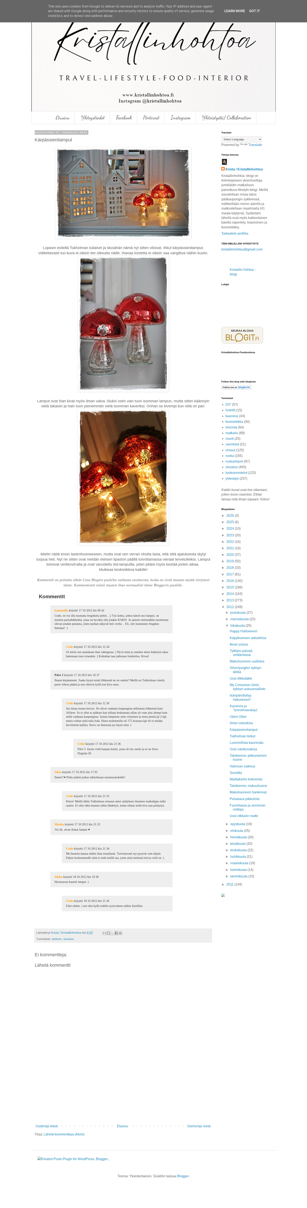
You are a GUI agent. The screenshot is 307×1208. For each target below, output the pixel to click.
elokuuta (237, 830)
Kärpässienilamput (244, 729)
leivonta (231, 427)
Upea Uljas (238, 716)
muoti (230, 438)
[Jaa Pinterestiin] (120, 933)
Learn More (234, 11)
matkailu (232, 433)
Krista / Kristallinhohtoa (244, 169)
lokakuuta (238, 625)
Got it (254, 11)
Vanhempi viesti (199, 1126)
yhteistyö (232, 478)
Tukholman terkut (242, 736)
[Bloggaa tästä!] (108, 933)
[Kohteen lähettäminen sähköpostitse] (104, 933)
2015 (230, 587)
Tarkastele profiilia (234, 233)
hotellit (230, 410)
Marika (59, 824)
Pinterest (151, 118)
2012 (230, 607)
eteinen (57, 939)
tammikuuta (239, 876)
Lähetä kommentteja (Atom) (64, 1134)
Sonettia (236, 773)
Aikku (58, 876)
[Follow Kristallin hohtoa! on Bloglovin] (236, 388)
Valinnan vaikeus (242, 766)
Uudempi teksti (47, 1126)
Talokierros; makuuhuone (248, 785)
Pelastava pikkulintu (245, 799)
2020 (230, 554)
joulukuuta (238, 612)
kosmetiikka (234, 421)
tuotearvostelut (236, 472)
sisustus (68, 939)
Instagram (180, 118)
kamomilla (61, 610)
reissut (230, 450)
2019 (230, 561)
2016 (230, 581)
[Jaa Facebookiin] (116, 933)
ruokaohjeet (234, 461)
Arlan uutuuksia (241, 723)
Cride (69, 646)
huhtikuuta (238, 856)
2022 (230, 541)
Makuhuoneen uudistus (247, 661)
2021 (230, 548)
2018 (230, 567)
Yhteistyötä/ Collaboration (226, 118)
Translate (255, 145)
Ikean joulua (239, 644)
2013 (230, 600)
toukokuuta (238, 850)
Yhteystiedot (93, 118)
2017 (230, 574)
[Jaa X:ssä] (112, 933)
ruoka (230, 456)
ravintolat (232, 444)
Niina (58, 772)
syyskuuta (238, 824)
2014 (230, 594)
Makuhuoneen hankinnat (248, 792)
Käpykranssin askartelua (248, 638)
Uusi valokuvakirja (243, 749)
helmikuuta (238, 870)
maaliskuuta (239, 863)
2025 (230, 522)
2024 (230, 528)
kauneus (232, 416)
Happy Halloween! (243, 631)
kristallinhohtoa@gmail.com (242, 249)
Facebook (124, 118)
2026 (230, 515)
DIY (228, 404)
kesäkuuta (238, 843)
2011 (230, 884)
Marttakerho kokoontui (246, 779)
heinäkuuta (239, 837)
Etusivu (63, 118)
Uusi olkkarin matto (244, 816)
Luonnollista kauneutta (246, 742)
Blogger (183, 1176)
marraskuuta (240, 619)
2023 (230, 535)
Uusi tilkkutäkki (241, 678)
